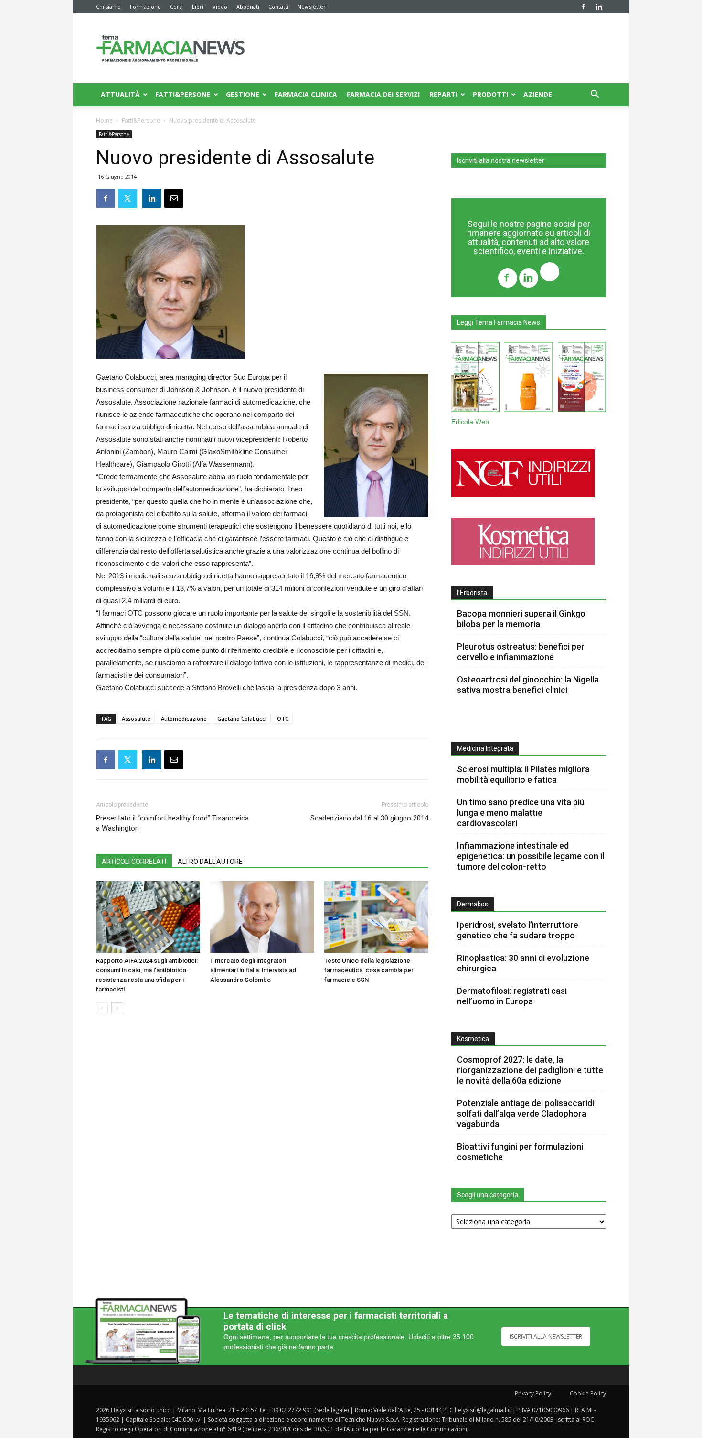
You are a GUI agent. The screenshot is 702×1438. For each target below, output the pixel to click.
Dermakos (472, 904)
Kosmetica (473, 1039)
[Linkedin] (599, 6)
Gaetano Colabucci (241, 718)
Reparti (443, 94)
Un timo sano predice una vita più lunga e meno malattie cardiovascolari (521, 812)
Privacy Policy (533, 1393)
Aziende (537, 94)
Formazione (145, 6)
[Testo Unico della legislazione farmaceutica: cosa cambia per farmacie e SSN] (376, 917)
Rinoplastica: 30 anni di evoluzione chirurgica (523, 963)
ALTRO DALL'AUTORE (210, 861)
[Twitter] (549, 273)
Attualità (120, 94)
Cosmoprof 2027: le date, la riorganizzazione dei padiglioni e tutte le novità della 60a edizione (530, 1070)
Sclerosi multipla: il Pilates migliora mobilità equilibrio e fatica (523, 774)
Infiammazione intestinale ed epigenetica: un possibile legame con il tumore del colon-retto (530, 856)
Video (220, 6)
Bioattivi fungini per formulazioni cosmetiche (520, 1151)
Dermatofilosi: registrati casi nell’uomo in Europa (512, 996)
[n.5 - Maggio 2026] (582, 379)
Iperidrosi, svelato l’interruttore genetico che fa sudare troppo (517, 930)
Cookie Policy (588, 1393)
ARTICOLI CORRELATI (134, 861)
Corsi (176, 6)
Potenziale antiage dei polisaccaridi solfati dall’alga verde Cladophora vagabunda (525, 1113)
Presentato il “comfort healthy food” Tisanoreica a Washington (172, 823)
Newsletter (312, 6)
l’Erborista (472, 593)
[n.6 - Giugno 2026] (528, 379)
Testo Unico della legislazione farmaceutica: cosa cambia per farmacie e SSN (369, 970)
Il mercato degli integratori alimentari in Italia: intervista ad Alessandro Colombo (253, 970)
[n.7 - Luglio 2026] (475, 379)
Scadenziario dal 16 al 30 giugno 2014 (369, 818)
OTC (282, 718)
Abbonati (247, 6)
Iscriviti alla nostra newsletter (500, 160)
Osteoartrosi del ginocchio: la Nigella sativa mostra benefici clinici (528, 684)
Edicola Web (470, 422)
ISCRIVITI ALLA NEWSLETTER (546, 1336)
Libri (197, 6)
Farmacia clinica (306, 94)
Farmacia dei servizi (383, 94)
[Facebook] (583, 6)
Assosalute (136, 718)
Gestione (242, 94)
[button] (594, 95)
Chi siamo (108, 6)
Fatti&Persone (183, 94)
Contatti (278, 6)
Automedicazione (184, 718)
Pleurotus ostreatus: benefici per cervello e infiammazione (521, 651)
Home (104, 121)
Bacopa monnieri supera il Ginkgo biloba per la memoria (521, 618)
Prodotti (490, 94)
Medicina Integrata (485, 748)
